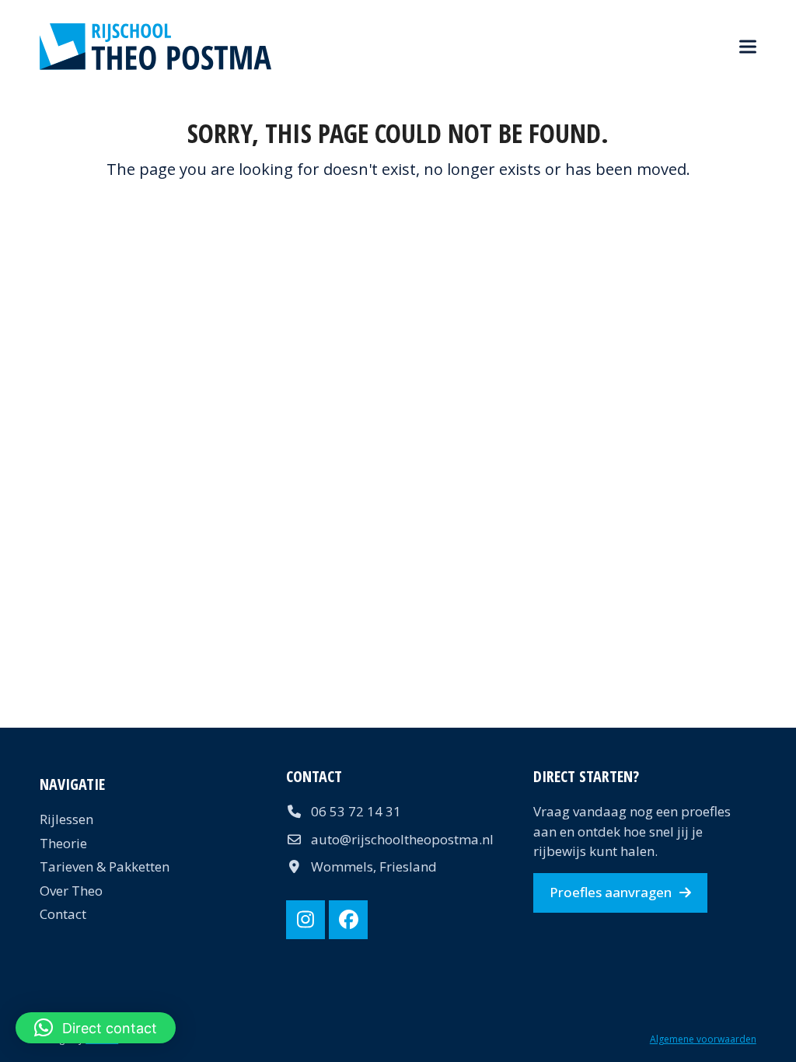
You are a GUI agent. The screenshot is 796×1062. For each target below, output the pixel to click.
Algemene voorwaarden (703, 1039)
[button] (747, 47)
